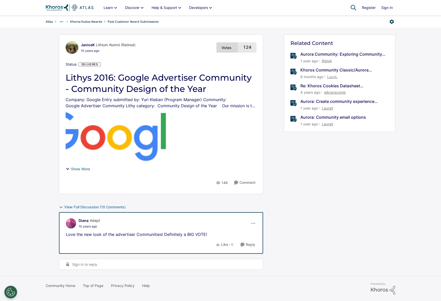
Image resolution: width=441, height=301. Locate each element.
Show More (80, 169)
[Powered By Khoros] (383, 289)
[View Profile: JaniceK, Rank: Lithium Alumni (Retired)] (72, 47)
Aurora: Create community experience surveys (337, 101)
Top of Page (93, 285)
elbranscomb (335, 92)
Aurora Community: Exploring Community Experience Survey (341, 54)
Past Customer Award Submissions (133, 21)
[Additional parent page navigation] (61, 21)
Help (146, 285)
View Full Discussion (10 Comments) (95, 207)
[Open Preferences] (10, 292)
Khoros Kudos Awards (86, 21)
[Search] (353, 8)
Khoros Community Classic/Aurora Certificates (334, 70)
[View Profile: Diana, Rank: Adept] (71, 223)
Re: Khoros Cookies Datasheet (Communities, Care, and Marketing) (335, 86)
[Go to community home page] (69, 7)
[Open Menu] (391, 21)
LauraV (327, 108)
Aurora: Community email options (333, 117)
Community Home (60, 285)
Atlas (49, 21)
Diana (84, 220)
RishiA (327, 61)
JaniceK (88, 45)
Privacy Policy (122, 285)
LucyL (332, 77)
